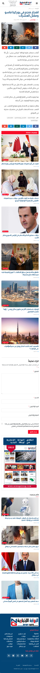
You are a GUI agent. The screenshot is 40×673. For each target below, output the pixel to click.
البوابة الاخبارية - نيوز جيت (29, 668)
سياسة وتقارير (21, 641)
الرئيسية (36, 665)
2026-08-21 (36, 604)
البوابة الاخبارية (31, 117)
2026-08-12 (36, 203)
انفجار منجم (10, 117)
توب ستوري (5, 194)
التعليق (36, 371)
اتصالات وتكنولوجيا (33, 639)
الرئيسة (37, 8)
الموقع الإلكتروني (33, 415)
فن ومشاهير (6, 597)
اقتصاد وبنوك (34, 641)
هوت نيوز (10, 646)
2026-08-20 (35, 166)
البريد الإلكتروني (33, 406)
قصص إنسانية (8, 639)
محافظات (5, 569)
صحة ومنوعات (21, 644)
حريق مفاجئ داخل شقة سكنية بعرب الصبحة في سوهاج (22, 546)
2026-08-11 (36, 240)
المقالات (36, 646)
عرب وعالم (31, 8)
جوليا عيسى (33, 19)
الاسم (36, 398)
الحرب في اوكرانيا (34, 644)
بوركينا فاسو (34, 120)
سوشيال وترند (21, 639)
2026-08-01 (35, 314)
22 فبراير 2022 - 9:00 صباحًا (20, 19)
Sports (36, 634)
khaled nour (17, 668)
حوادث (4, 542)
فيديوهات (9, 636)
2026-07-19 (36, 351)
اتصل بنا (18, 665)
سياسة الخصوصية (27, 665)
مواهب (10, 644)
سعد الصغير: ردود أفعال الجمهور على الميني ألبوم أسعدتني (21, 601)
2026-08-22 (36, 522)
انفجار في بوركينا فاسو (20, 117)
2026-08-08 (35, 277)
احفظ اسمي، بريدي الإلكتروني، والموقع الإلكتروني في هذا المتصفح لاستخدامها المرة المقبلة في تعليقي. (22, 425)
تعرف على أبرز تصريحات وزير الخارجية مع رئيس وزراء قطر (20, 164)
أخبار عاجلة (5, 268)
